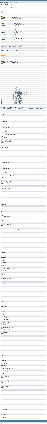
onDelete (35, 108)
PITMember (4, 386)
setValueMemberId (15, 102)
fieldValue (26, 108)
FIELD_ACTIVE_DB (16, 46)
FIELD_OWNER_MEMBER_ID (15, 32)
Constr (6, 2)
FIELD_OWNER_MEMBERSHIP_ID (16, 34)
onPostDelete (40, 108)
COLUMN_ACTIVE (3, 46)
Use (7, 0)
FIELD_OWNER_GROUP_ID (15, 30)
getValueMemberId (15, 87)
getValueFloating (15, 85)
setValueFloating (15, 100)
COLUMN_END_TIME (7, 46)
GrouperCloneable (8, 216)
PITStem (4, 371)
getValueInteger (14, 86)
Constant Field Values (4, 125)
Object (13, 110)
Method (8, 2)
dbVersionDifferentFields (11, 108)
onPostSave (44, 108)
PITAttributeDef (5, 381)
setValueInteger (14, 101)
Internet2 (5, 423)
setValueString (14, 103)
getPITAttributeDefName (15, 84)
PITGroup (4, 376)
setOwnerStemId (14, 99)
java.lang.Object (2, 5)
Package (3, 0)
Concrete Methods (13, 61)
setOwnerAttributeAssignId (16, 94)
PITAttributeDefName (3, 84)
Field (4, 2)
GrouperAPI (2, 63)
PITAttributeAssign (5, 391)
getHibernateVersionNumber (31, 108)
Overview (1, 0)
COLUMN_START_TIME (11, 46)
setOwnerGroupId (14, 96)
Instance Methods (7, 61)
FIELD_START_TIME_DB (26, 46)
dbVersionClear (6, 108)
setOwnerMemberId (15, 97)
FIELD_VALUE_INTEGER (15, 39)
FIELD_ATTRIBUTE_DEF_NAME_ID (16, 25)
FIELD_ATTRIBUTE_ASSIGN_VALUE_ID (16, 23)
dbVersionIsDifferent (17, 108)
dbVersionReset (22, 108)
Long (1, 86)
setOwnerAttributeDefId (15, 95)
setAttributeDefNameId (15, 93)
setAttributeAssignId (15, 90)
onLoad (38, 108)
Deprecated (10, 0)
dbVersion (2, 108)
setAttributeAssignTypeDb (16, 91)
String (4, 18)
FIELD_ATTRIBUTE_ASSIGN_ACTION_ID (17, 18)
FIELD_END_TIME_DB (21, 46)
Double (2, 85)
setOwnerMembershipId (15, 98)
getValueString (14, 88)
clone (13, 63)
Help (14, 0)
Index (12, 0)
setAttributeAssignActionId (16, 89)
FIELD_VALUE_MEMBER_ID (15, 41)
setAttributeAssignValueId (16, 92)
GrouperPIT (4, 11)
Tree (8, 0)
